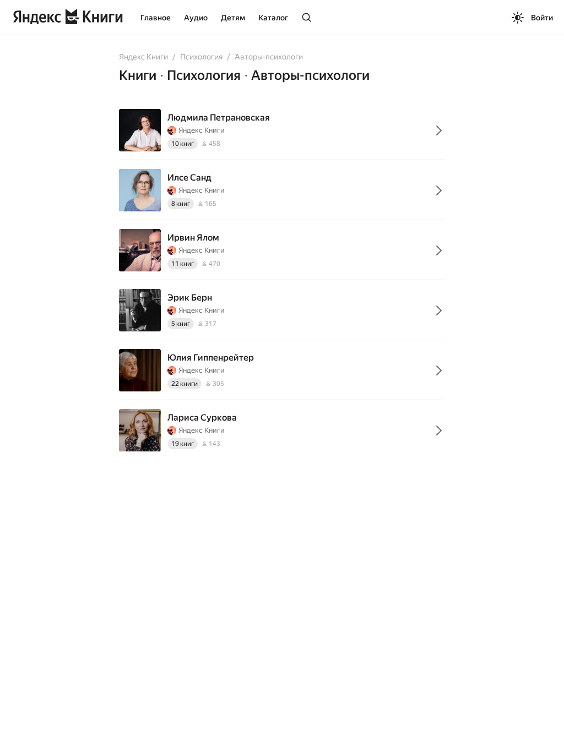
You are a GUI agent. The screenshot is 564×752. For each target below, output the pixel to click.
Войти (542, 17)
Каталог (273, 17)
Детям (233, 17)
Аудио (196, 17)
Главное (155, 17)
